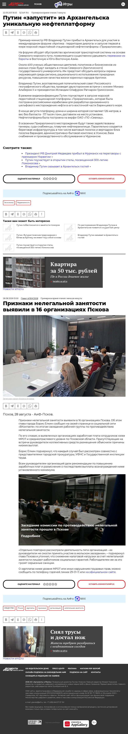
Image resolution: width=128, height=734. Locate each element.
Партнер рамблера (52, 722)
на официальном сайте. (101, 572)
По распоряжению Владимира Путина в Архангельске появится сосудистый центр (98, 226)
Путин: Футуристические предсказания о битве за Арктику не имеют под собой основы (38, 236)
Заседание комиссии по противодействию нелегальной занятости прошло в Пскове (69, 527)
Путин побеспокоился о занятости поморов (38, 225)
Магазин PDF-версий (90, 669)
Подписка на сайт (78, 672)
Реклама (72, 669)
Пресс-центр (58, 669)
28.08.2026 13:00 (10, 298)
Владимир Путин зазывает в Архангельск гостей (57, 166)
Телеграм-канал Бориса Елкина (18, 398)
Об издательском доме (37, 669)
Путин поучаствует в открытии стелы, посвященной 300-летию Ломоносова (35, 246)
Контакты (96, 672)
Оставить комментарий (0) (101, 179)
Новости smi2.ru (13, 289)
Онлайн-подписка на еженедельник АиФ (45, 672)
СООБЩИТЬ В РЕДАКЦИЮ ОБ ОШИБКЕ (42, 676)
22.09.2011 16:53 (10, 13)
